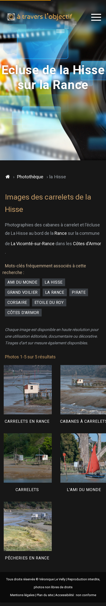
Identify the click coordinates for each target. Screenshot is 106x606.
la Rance (54, 292)
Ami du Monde (22, 282)
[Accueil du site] (8, 176)
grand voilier (22, 292)
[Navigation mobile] (96, 17)
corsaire (17, 302)
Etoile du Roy (49, 302)
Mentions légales (22, 595)
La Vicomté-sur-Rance (32, 243)
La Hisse (54, 282)
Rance (60, 233)
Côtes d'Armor (87, 243)
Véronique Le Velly (52, 579)
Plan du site (45, 595)
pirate (79, 292)
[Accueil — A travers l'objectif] (39, 17)
